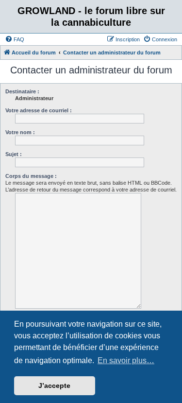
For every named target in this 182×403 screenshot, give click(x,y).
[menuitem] (14, 39)
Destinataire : (22, 91)
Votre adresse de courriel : (38, 110)
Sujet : (13, 154)
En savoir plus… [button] (126, 360)
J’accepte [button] (54, 385)
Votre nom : (20, 132)
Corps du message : (31, 176)
